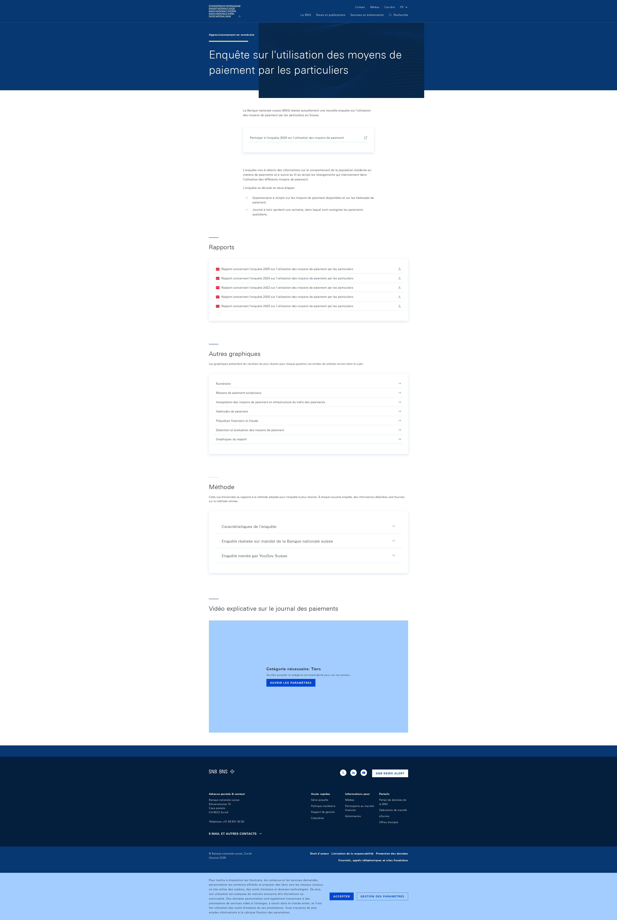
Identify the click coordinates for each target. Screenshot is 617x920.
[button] (404, 7)
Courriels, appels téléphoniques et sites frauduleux (373, 860)
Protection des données (392, 853)
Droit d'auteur (319, 853)
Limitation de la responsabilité (352, 853)
